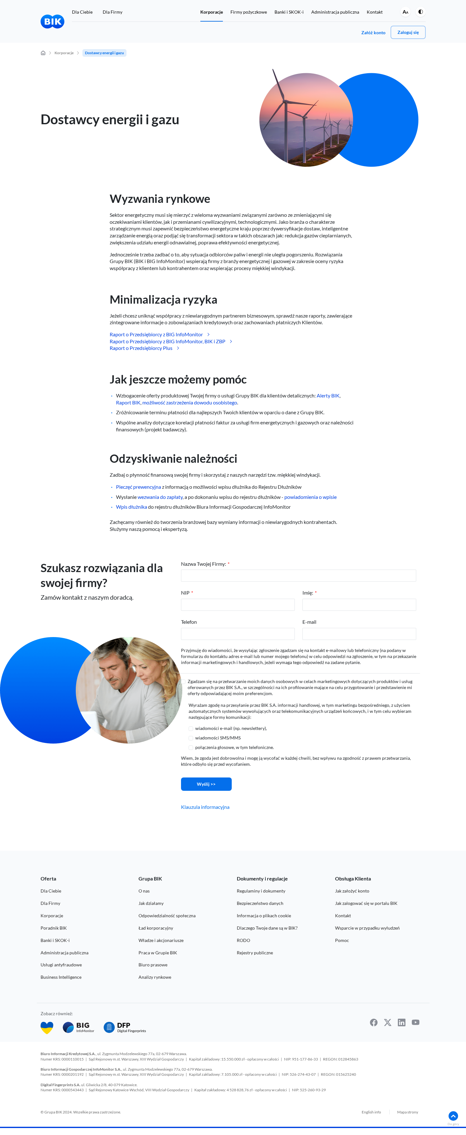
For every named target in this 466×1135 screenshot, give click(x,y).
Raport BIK (128, 402)
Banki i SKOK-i (289, 12)
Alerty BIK (328, 395)
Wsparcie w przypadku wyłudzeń (367, 928)
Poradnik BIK (54, 928)
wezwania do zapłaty (160, 497)
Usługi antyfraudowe (61, 964)
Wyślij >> (206, 784)
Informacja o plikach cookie (264, 915)
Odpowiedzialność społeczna (167, 915)
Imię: (307, 593)
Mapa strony (407, 1112)
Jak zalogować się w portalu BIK (366, 903)
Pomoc (342, 940)
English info (371, 1112)
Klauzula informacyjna (205, 807)
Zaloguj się (408, 32)
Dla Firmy (112, 12)
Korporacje (211, 12)
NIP (185, 593)
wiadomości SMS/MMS (218, 737)
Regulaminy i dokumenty (261, 890)
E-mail (309, 622)
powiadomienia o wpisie (310, 497)
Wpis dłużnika (131, 507)
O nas (144, 890)
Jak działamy (151, 903)
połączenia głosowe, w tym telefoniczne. (234, 747)
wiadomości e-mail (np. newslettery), (231, 728)
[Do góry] (453, 1116)
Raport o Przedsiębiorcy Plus (141, 348)
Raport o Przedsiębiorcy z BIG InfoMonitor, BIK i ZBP (167, 341)
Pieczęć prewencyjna (138, 487)
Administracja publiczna (335, 12)
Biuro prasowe (153, 964)
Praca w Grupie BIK (158, 952)
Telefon (189, 622)
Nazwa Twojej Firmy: (203, 564)
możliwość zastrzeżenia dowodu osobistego (189, 402)
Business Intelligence (61, 977)
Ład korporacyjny (156, 928)
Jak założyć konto (352, 890)
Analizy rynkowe (155, 977)
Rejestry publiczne (255, 952)
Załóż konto (373, 32)
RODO (243, 940)
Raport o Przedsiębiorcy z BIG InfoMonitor (156, 334)
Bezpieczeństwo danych (260, 903)
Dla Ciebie (82, 12)
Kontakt (375, 12)
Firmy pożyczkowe (248, 12)
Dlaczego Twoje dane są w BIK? (267, 928)
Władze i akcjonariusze (161, 940)
